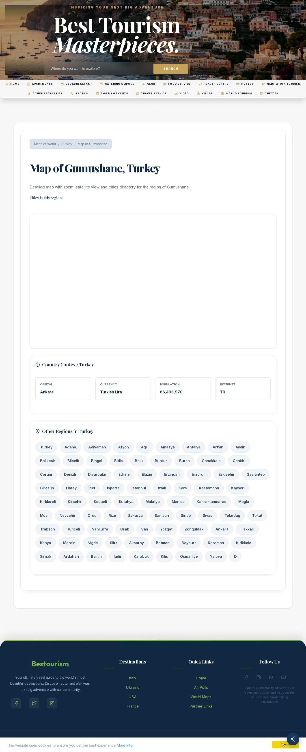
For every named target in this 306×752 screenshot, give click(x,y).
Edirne (124, 474)
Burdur (161, 460)
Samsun (162, 515)
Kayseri (238, 488)
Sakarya (135, 515)
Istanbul (139, 488)
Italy (132, 678)
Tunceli (73, 529)
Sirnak (45, 556)
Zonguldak (194, 529)
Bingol (96, 460)
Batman (163, 543)
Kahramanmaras (211, 501)
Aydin (240, 447)
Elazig (147, 474)
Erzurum (199, 474)
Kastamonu (209, 488)
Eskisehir (227, 474)
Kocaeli (100, 501)
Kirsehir (75, 501)
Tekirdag (232, 515)
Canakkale (211, 460)
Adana (70, 447)
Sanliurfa (100, 529)
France (133, 706)
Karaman (216, 543)
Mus (43, 515)
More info (124, 745)
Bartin (96, 556)
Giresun (47, 488)
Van (144, 529)
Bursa (184, 460)
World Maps (201, 697)
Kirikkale (243, 543)
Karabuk (141, 556)
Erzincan (172, 474)
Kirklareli (48, 501)
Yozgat (166, 529)
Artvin (218, 447)
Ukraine (132, 687)
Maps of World (45, 144)
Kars (183, 488)
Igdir (118, 556)
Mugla (243, 501)
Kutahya (126, 501)
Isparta (113, 488)
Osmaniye (189, 556)
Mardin (69, 543)
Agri (144, 447)
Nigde (93, 543)
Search (171, 68)
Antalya (193, 447)
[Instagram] (52, 703)
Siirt (113, 543)
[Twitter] (34, 703)
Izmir (162, 488)
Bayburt (189, 543)
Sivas (207, 515)
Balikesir (47, 460)
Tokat (257, 515)
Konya (45, 543)
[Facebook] (16, 703)
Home (201, 678)
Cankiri (239, 460)
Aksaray (136, 543)
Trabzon (47, 529)
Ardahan (71, 556)
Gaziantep (256, 474)
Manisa (178, 501)
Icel (92, 488)
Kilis (164, 556)
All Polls (201, 687)
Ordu (92, 515)
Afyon (123, 447)
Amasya (167, 447)
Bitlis (118, 460)
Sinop (186, 515)
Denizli (70, 474)
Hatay (71, 488)
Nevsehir (67, 515)
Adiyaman (97, 447)
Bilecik (73, 460)
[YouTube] (283, 678)
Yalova (216, 556)
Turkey (67, 144)
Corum (46, 474)
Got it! (285, 745)
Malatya (153, 501)
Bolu (139, 460)
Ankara (221, 529)
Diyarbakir (97, 474)
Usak (124, 529)
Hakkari (247, 529)
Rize (112, 515)
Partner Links (201, 706)
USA (133, 697)
